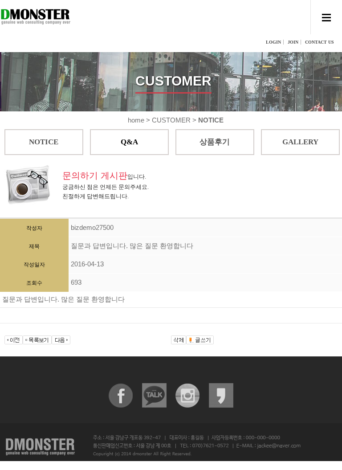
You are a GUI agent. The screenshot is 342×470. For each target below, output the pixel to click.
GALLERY (300, 142)
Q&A (129, 142)
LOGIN (273, 42)
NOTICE (43, 142)
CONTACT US (319, 42)
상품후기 (215, 142)
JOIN (293, 42)
